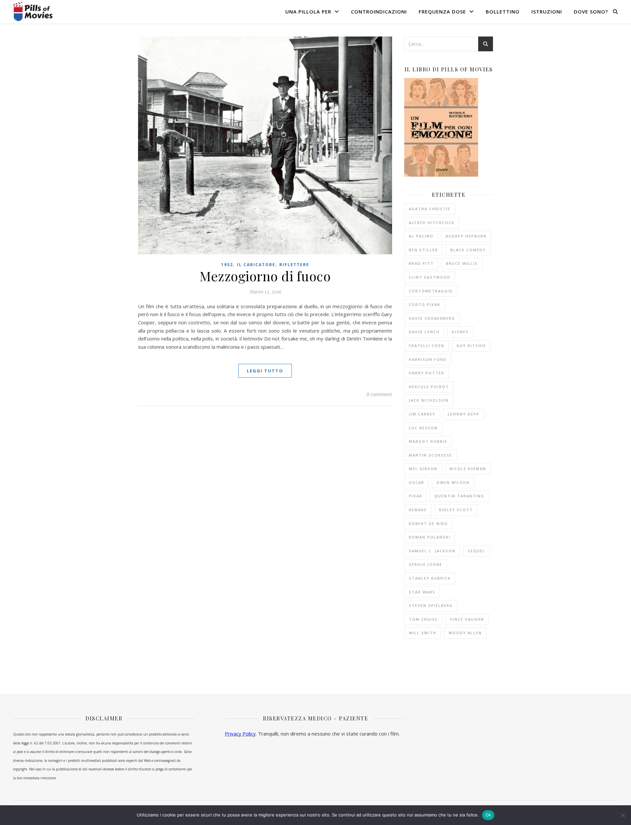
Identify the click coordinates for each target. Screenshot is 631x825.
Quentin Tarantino (459, 495)
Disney (460, 331)
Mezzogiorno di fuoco (265, 276)
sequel (476, 550)
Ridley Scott (456, 509)
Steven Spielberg (431, 605)
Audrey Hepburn (466, 236)
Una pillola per (308, 11)
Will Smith (422, 632)
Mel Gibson (423, 468)
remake (418, 509)
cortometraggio (431, 290)
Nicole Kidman (468, 468)
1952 (227, 264)
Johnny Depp (463, 414)
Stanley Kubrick (430, 578)
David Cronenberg (432, 318)
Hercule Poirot (429, 386)
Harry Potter (426, 372)
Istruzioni (546, 11)
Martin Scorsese (430, 455)
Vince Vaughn (467, 619)
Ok (488, 814)
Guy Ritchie (471, 345)
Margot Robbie (428, 441)
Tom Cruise (423, 619)
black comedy (468, 249)
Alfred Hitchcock (432, 222)
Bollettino (503, 11)
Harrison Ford (428, 359)
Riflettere (294, 264)
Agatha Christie (430, 208)
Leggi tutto (265, 371)
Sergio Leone (425, 564)
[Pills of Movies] (33, 11)
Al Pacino (421, 236)
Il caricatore (256, 264)
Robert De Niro (428, 523)
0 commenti (379, 394)
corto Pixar (424, 304)
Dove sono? (591, 11)
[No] (622, 815)
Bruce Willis (462, 263)
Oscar (416, 482)
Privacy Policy (240, 733)
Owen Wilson (453, 482)
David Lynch (424, 331)
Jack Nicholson (429, 400)
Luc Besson (423, 427)
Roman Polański (430, 537)
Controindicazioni (379, 11)
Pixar (415, 495)
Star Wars (422, 591)
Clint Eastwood (430, 277)
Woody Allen (465, 632)
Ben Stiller (423, 249)
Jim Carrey (422, 414)
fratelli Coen (426, 345)
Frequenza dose (442, 11)
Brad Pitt (421, 263)
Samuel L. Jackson (432, 550)
